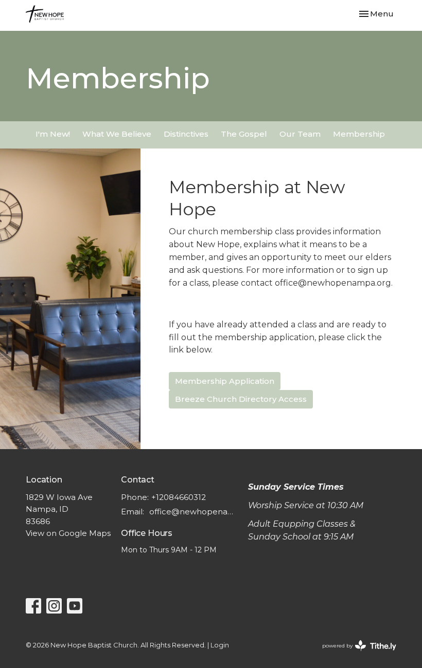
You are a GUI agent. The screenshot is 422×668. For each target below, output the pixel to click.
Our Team (300, 134)
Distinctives (186, 134)
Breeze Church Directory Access (241, 399)
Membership (359, 134)
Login (219, 645)
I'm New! (53, 134)
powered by (354, 654)
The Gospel (244, 134)
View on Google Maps (68, 533)
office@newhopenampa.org (193, 511)
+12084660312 (178, 497)
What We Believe (116, 134)
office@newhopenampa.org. (334, 283)
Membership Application (224, 381)
